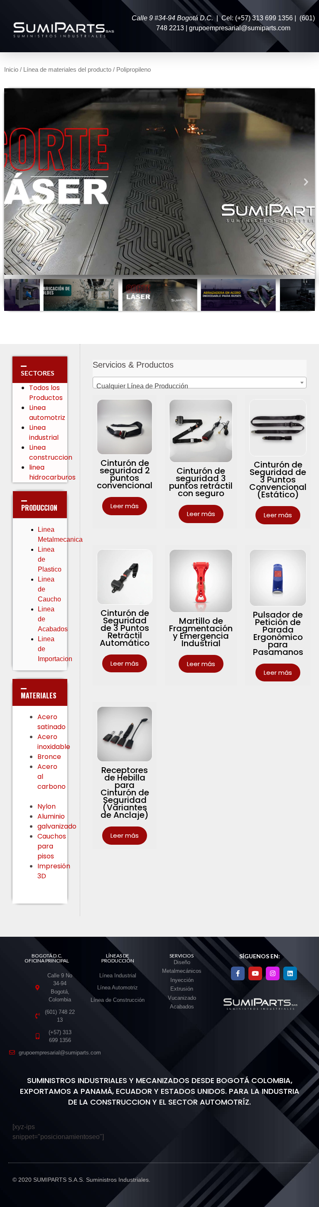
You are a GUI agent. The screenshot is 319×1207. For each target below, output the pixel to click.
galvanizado (57, 826)
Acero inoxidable (53, 741)
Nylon (47, 806)
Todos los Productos (46, 392)
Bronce (49, 756)
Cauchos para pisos (51, 846)
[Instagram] (273, 973)
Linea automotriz (47, 412)
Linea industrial (44, 432)
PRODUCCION (39, 508)
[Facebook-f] (238, 973)
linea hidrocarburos (53, 472)
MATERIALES (38, 695)
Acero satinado (51, 722)
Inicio (11, 69)
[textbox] (199, 386)
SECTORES (37, 373)
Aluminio (51, 816)
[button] (13, 182)
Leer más (124, 506)
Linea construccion (50, 452)
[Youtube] (255, 973)
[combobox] (200, 382)
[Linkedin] (290, 973)
